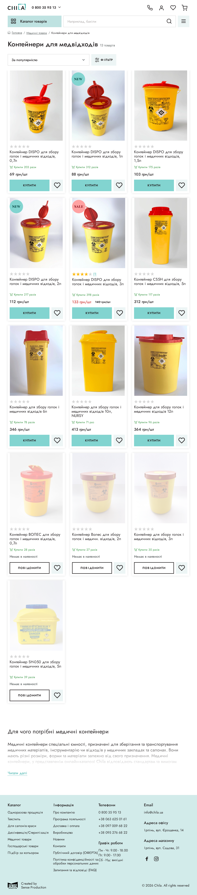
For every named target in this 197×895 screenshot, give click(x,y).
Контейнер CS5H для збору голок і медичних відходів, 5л (160, 281)
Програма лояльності (69, 819)
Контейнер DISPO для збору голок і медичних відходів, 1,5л (158, 156)
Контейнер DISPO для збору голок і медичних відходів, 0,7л (34, 156)
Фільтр (107, 60)
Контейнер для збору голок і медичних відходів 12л (159, 409)
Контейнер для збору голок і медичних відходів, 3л (159, 537)
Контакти (59, 846)
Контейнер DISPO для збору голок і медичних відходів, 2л (35, 281)
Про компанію (64, 812)
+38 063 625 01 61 (112, 819)
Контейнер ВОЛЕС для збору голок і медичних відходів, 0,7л (35, 539)
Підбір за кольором (23, 852)
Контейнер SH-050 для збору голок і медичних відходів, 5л (35, 664)
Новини (59, 839)
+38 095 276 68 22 (112, 832)
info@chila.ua (153, 812)
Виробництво (63, 832)
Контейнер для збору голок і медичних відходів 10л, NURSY (96, 411)
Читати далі (17, 773)
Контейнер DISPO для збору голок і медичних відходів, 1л (97, 154)
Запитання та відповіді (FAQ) (75, 870)
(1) (94, 274)
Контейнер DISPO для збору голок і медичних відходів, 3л (98, 282)
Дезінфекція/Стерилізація (28, 832)
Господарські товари (23, 846)
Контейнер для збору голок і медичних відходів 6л (34, 409)
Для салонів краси (22, 825)
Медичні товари (36, 33)
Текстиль (14, 819)
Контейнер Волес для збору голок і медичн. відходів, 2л (96, 537)
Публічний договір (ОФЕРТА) (75, 852)
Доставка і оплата (66, 825)
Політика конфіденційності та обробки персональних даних (75, 861)
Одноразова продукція (25, 812)
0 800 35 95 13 (44, 7)
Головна (17, 33)
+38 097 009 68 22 (112, 825)
